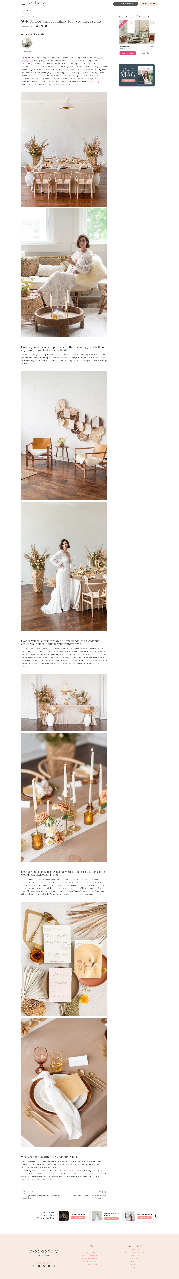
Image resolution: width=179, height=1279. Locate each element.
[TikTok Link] (54, 1266)
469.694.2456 (135, 1249)
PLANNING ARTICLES (89, 1258)
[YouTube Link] (48, 1266)
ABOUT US (135, 1255)
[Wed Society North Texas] (38, 4)
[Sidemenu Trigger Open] (23, 4)
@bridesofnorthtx (34, 1179)
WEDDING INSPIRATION (89, 1255)
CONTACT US (135, 1261)
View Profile (145, 53)
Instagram (48, 1179)
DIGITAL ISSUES (135, 1258)
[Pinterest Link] (43, 1266)
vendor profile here (96, 1173)
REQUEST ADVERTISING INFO (135, 1252)
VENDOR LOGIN (135, 1264)
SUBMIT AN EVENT (89, 1261)
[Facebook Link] (38, 1266)
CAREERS (135, 1267)
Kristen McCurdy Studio (95, 81)
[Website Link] (43, 1257)
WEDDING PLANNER (27, 17)
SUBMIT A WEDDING (148, 4)
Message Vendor (128, 53)
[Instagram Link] (33, 1266)
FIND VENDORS (126, 4)
